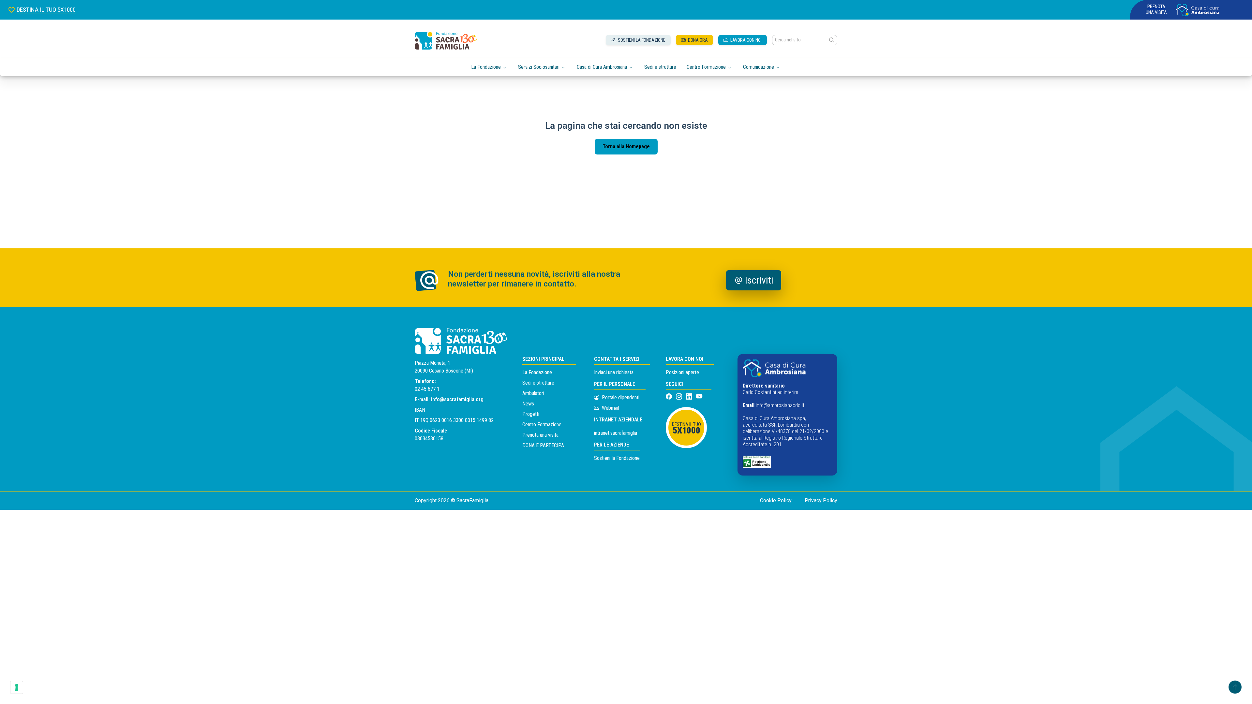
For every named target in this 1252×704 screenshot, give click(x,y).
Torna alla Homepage (626, 146)
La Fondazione (537, 372)
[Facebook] (669, 397)
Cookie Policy (776, 500)
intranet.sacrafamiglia (615, 433)
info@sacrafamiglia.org (457, 399)
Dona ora (697, 40)
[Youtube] (699, 397)
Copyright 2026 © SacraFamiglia (451, 500)
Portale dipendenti (620, 397)
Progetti (530, 414)
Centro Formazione (541, 424)
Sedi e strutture (660, 67)
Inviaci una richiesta (613, 372)
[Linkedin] (689, 397)
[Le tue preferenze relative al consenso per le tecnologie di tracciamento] (16, 687)
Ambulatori (533, 393)
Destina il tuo (686, 429)
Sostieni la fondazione (641, 40)
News (528, 404)
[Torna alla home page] (446, 41)
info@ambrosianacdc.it (780, 405)
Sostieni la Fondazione (617, 458)
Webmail (610, 408)
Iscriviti (759, 280)
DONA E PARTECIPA (543, 445)
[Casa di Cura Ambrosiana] (1198, 10)
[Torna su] (1235, 687)
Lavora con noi (745, 40)
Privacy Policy (821, 500)
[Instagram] (679, 397)
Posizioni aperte (682, 372)
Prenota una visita (1156, 9)
